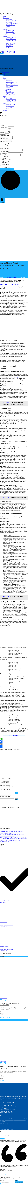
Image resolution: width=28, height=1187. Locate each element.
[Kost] (9, 130)
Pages (4, 41)
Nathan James (3, 922)
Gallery (5, 36)
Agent (1, 148)
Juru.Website (10, 1129)
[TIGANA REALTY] (11, 11)
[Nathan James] (7, 145)
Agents (8, 26)
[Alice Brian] (7, 148)
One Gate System (7, 166)
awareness (2, 1118)
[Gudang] (9, 128)
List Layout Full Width (11, 20)
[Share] (14, 746)
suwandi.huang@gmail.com (7, 900)
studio (1, 1121)
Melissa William (4, 946)
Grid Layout (9, 22)
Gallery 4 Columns (11, 40)
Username (2, 1177)
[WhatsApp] (14, 739)
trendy (3, 1121)
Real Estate (6, 18)
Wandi (1, 897)
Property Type (3, 132)
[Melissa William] (7, 147)
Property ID (3, 155)
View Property (3, 998)
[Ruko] (9, 131)
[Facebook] (14, 741)
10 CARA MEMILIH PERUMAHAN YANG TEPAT (13, 838)
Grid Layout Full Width (12, 23)
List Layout (9, 19)
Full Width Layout (10, 33)
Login (16, 1180)
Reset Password (19, 1182)
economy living (22, 1118)
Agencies (8, 27)
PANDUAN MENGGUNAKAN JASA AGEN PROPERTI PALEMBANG (12, 835)
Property (5, 29)
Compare (2, 1138)
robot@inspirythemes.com (6, 925)
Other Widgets (9, 46)
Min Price (2, 137)
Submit (2, 54)
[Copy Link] (14, 744)
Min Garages (3, 143)
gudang (16, 377)
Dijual (7, 47)
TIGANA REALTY (5, 284)
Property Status (4, 127)
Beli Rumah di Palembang (8, 1118)
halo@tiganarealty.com (7, 74)
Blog (4, 34)
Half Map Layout (10, 25)
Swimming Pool (6, 167)
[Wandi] (7, 144)
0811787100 (3, 902)
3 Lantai (4, 158)
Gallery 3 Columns (11, 39)
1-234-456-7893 (4, 926)
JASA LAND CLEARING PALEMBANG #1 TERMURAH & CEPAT (11, 832)
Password (2, 1179)
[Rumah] (9, 132)
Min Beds (2, 134)
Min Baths (2, 135)
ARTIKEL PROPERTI (10, 277)
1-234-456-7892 (4, 950)
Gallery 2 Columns (11, 37)
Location (2, 125)
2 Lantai (5, 156)
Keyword (2, 153)
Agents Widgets (10, 44)
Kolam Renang (6, 164)
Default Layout (10, 30)
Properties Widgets (10, 43)
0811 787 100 (8, 52)
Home (4, 16)
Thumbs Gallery (10, 32)
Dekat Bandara (6, 161)
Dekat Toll (5, 163)
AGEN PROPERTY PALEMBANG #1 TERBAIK (13, 837)
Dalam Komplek (7, 159)
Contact (5, 48)
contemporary (16, 1118)
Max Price (2, 138)
